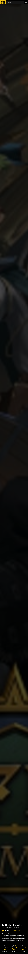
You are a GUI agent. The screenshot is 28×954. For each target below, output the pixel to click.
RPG (3, 927)
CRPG (6, 927)
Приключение (16, 927)
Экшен (10, 927)
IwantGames (3, 2)
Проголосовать (16, 930)
